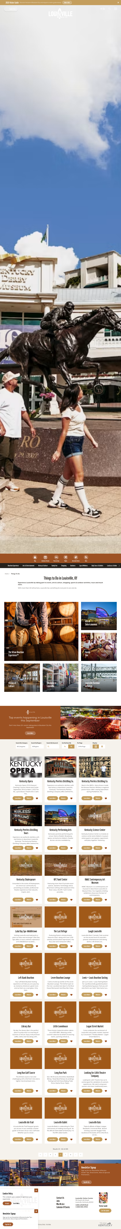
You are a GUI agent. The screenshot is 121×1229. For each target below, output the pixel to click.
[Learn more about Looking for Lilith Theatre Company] (95, 1058)
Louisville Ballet (60, 1122)
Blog (35, 561)
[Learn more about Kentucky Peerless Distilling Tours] (26, 815)
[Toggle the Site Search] (109, 8)
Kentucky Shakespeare (26, 879)
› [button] (75, 1154)
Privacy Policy (41, 1224)
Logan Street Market (95, 1026)
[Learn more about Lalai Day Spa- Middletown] (26, 916)
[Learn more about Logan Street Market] (95, 1012)
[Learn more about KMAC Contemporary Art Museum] (95, 865)
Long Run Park (60, 1072)
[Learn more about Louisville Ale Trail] (26, 1108)
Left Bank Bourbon (26, 977)
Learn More (30, 733)
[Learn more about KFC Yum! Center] (60, 865)
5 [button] (55, 1154)
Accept (7, 1203)
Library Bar (26, 1026)
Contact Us (60, 1197)
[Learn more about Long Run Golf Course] (26, 1058)
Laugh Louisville (95, 931)
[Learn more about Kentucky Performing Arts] (60, 815)
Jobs (58, 1200)
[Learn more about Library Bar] (26, 1012)
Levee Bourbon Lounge (60, 977)
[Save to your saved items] (37, 798)
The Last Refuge (60, 931)
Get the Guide (105, 1211)
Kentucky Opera (26, 781)
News (86, 561)
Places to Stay (56, 561)
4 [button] (50, 1154)
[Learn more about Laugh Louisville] (95, 916)
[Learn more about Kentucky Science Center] (95, 815)
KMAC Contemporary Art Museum (95, 881)
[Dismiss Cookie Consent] (36, 1190)
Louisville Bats (95, 1122)
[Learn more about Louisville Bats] (95, 1108)
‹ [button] (45, 1154)
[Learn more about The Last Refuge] (60, 916)
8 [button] (70, 1154)
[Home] (60, 13)
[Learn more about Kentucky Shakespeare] (26, 865)
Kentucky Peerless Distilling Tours (26, 831)
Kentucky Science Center (95, 829)
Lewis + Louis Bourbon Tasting (95, 977)
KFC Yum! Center (60, 879)
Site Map (48, 1224)
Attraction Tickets (76, 561)
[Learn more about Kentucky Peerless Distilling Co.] (60, 767)
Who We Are (60, 1204)
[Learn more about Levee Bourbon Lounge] (60, 963)
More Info (67, 3)
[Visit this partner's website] (105, 1224)
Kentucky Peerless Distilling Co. (60, 781)
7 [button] (65, 1154)
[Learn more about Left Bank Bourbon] (26, 963)
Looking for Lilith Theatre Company (95, 1074)
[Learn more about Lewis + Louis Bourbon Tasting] (95, 963)
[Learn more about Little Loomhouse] (60, 1012)
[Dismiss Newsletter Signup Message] (36, 1211)
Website (29, 798)
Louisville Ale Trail (26, 1122)
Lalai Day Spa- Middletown (26, 931)
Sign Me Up (86, 1182)
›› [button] (80, 1154)
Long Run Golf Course (26, 1072)
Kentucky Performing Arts (60, 829)
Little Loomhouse (60, 1026)
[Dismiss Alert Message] (118, 2)
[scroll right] (119, 565)
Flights (65, 561)
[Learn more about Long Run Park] (60, 1058)
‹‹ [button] (40, 1154)
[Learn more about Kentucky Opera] (26, 767)
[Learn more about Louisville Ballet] (60, 1108)
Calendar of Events (45, 561)
